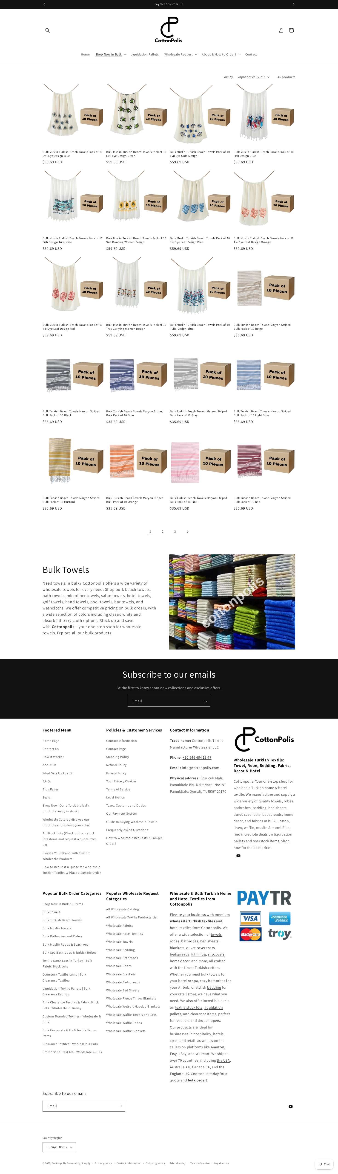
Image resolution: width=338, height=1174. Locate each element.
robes (174, 940)
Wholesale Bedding (120, 950)
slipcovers (216, 954)
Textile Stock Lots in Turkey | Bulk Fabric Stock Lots (67, 963)
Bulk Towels (51, 912)
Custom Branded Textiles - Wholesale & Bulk (72, 1019)
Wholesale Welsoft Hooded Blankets (133, 1006)
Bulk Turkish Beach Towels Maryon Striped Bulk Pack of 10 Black (71, 413)
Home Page (51, 740)
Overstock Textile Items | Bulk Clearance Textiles (64, 977)
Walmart (202, 1053)
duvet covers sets (200, 947)
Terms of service (200, 1163)
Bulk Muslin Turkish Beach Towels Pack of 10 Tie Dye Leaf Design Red (73, 327)
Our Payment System (121, 813)
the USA (223, 1060)
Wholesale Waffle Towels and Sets (131, 1014)
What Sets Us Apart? (57, 773)
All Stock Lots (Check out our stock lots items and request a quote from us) (70, 839)
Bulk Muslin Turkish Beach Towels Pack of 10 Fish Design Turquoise (73, 240)
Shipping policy (155, 1163)
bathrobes (189, 940)
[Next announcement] (294, 4)
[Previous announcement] (44, 4)
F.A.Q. (47, 781)
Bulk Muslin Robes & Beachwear (66, 944)
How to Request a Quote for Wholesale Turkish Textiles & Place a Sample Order (72, 869)
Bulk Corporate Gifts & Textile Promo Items (70, 1033)
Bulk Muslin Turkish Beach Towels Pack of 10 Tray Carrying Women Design (136, 327)
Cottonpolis (59, 1163)
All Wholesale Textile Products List (132, 917)
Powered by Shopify (79, 1163)
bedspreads (179, 954)
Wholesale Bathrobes (122, 958)
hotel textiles (181, 927)
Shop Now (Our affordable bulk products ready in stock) (66, 808)
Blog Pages (51, 789)
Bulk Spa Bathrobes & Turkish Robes (69, 952)
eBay (182, 1053)
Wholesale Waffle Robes (124, 1022)
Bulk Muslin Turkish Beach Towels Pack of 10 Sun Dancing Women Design (136, 240)
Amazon (217, 1047)
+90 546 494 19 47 (197, 757)
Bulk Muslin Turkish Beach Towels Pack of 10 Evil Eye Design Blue (73, 154)
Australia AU (180, 1066)
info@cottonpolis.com (200, 767)
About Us (49, 765)
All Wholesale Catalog (122, 909)
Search (48, 797)
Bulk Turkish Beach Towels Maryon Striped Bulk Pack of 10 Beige (262, 327)
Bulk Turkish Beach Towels (62, 920)
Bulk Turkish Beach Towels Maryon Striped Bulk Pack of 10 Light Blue (262, 413)
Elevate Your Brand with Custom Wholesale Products (67, 856)
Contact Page (116, 748)
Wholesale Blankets (121, 974)
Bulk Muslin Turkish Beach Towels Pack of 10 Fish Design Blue (264, 154)
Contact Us (51, 748)
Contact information (129, 1163)
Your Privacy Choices (121, 781)
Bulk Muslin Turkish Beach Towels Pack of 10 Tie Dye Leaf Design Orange (264, 240)
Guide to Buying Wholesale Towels (131, 821)
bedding (214, 987)
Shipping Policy (117, 757)
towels (216, 934)
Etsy (173, 1053)
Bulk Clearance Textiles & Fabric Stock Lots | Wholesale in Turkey (71, 1005)
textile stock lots (189, 1007)
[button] (48, 30)
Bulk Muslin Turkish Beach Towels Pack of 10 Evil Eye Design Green (136, 154)
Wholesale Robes (119, 966)
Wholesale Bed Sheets (122, 990)
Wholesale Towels (119, 941)
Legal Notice (115, 797)
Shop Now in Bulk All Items (63, 904)
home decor (179, 960)
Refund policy (177, 1163)
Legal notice (221, 1163)
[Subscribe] (205, 701)
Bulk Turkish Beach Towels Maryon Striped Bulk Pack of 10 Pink (198, 500)
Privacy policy (103, 1163)
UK (186, 1073)
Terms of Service (118, 789)
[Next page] (188, 532)
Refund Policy (116, 765)
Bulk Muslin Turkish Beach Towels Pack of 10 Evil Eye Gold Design (200, 154)
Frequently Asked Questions (127, 829)
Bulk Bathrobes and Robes (62, 936)
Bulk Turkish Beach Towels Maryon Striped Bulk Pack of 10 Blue (134, 413)
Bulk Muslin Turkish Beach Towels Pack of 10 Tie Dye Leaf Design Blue (200, 240)
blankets (177, 947)
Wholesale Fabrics (119, 925)
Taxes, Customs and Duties (126, 805)
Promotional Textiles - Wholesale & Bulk (72, 1052)
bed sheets (209, 940)
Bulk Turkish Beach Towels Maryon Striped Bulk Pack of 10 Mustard (71, 500)
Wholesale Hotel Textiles (124, 933)
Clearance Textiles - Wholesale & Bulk (70, 1044)
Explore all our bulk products (84, 632)
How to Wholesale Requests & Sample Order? (134, 841)
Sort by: (228, 77)
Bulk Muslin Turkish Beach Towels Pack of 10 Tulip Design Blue (200, 327)
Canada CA (201, 1066)
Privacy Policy (116, 773)
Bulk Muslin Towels (57, 928)
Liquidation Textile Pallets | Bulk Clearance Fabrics (66, 991)
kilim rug (198, 954)
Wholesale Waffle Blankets (126, 1030)
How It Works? (53, 757)
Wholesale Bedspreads (123, 982)
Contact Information (121, 740)
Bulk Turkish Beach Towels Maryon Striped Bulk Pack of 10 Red (262, 500)
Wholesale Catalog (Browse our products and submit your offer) (67, 822)
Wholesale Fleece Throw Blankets (131, 998)
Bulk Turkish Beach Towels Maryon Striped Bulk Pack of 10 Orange (134, 500)
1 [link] (150, 531)
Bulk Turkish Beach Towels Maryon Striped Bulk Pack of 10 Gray (198, 413)
